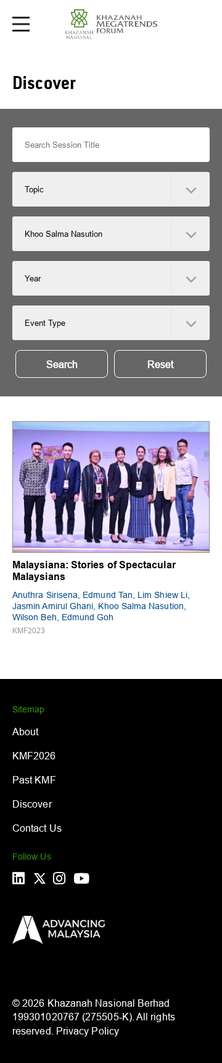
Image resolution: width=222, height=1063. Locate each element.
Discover (32, 803)
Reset (160, 364)
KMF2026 (34, 755)
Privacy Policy (87, 1030)
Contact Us (37, 828)
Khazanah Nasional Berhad (108, 1003)
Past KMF (34, 779)
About (25, 731)
